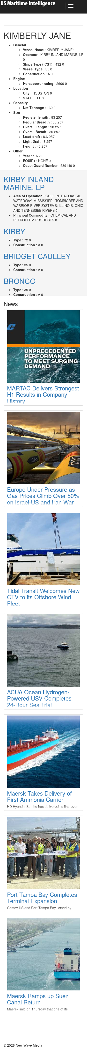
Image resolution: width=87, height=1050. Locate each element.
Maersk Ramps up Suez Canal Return (37, 998)
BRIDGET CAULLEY (37, 256)
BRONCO (20, 281)
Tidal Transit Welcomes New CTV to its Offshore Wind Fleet (43, 596)
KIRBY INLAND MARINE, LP (29, 183)
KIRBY (14, 231)
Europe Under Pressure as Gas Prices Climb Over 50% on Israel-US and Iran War (43, 495)
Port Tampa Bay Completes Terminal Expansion (42, 897)
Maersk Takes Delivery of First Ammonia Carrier (39, 796)
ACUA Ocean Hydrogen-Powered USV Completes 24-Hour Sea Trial (39, 698)
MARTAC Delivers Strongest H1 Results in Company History (43, 394)
